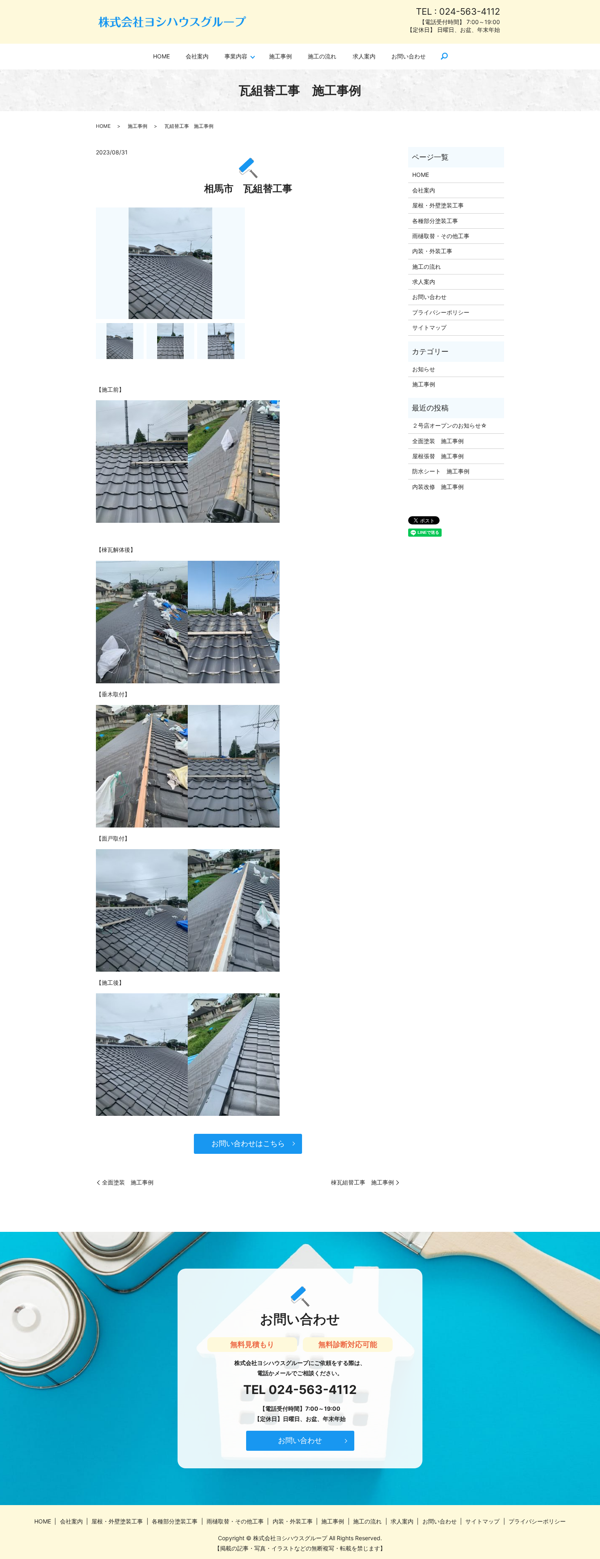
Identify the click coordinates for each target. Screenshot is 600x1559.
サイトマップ (429, 327)
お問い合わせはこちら (248, 1143)
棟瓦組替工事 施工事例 (362, 1182)
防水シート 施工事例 (440, 471)
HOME (161, 56)
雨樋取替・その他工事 (440, 235)
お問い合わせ (408, 56)
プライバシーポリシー (440, 312)
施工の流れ (322, 56)
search (444, 57)
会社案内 (197, 56)
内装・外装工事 (432, 251)
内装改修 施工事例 (438, 486)
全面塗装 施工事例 (127, 1182)
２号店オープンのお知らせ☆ (449, 425)
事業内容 (235, 56)
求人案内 (364, 56)
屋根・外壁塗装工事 (438, 205)
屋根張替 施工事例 (438, 456)
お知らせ (423, 369)
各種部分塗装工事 (435, 220)
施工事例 (280, 56)
